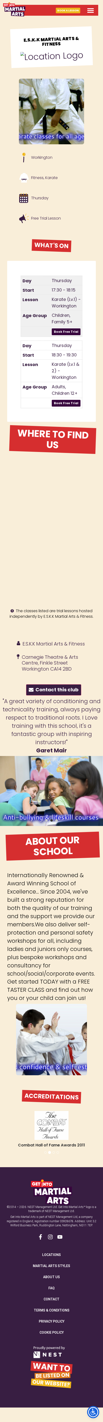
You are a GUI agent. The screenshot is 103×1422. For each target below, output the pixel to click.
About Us (51, 1277)
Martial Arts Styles (51, 1266)
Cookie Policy (52, 1332)
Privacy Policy (51, 1321)
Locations (51, 1255)
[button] (90, 10)
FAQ (51, 1288)
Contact (51, 1299)
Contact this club (56, 689)
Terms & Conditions (51, 1310)
